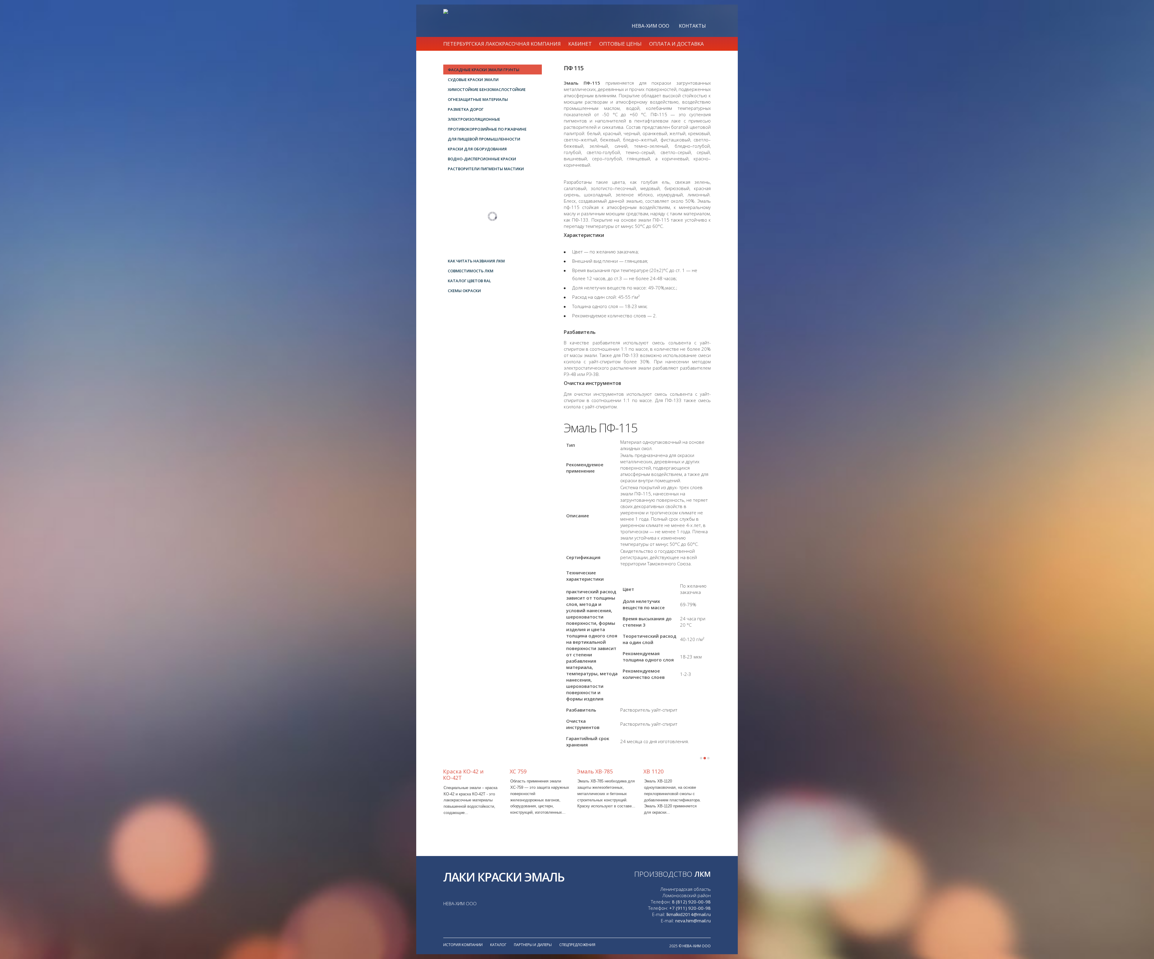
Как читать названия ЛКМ (476, 261)
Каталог (498, 944)
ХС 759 (518, 771)
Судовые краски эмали (473, 79)
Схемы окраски (464, 290)
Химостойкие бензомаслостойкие (487, 89)
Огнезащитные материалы (478, 99)
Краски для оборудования (477, 149)
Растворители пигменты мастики (486, 168)
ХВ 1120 (653, 771)
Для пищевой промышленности (484, 139)
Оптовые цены (620, 43)
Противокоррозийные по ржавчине (487, 129)
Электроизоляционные (474, 119)
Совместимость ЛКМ (470, 271)
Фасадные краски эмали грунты (483, 69)
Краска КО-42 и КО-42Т (463, 775)
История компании (463, 944)
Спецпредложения (577, 944)
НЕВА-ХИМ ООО (650, 26)
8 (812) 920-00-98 (691, 902)
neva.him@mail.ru (693, 921)
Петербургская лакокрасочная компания (502, 43)
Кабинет (580, 43)
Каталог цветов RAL (469, 280)
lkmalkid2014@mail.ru (689, 914)
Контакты (692, 26)
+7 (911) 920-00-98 (690, 908)
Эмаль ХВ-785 (595, 771)
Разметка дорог (466, 109)
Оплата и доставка (676, 43)
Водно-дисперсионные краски (482, 159)
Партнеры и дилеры (533, 944)
